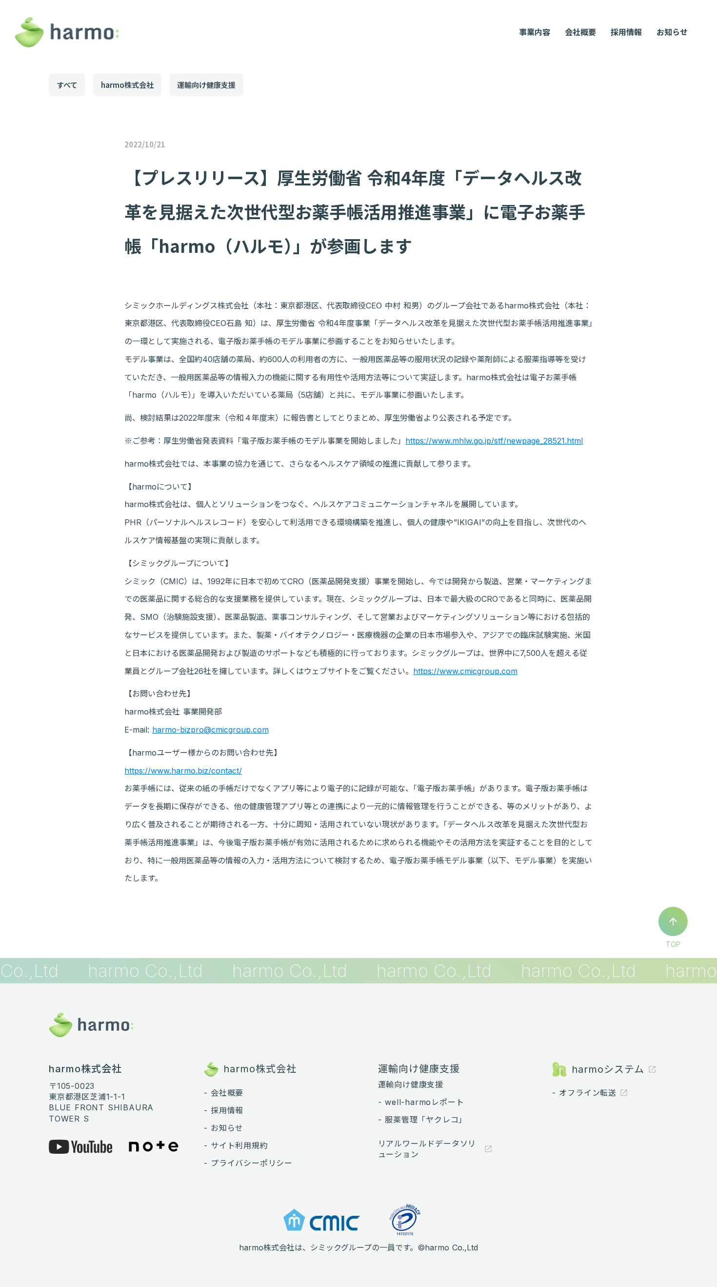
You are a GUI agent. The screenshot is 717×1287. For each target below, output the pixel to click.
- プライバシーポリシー (248, 1163)
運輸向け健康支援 (206, 85)
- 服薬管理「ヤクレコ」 (422, 1120)
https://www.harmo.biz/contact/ (183, 771)
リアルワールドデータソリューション (427, 1149)
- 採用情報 (224, 1110)
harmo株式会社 (127, 85)
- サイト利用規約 (236, 1145)
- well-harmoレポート (421, 1102)
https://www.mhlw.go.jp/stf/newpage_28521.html (494, 441)
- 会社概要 (224, 1093)
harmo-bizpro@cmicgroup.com (210, 730)
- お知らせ (224, 1128)
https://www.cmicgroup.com (465, 671)
